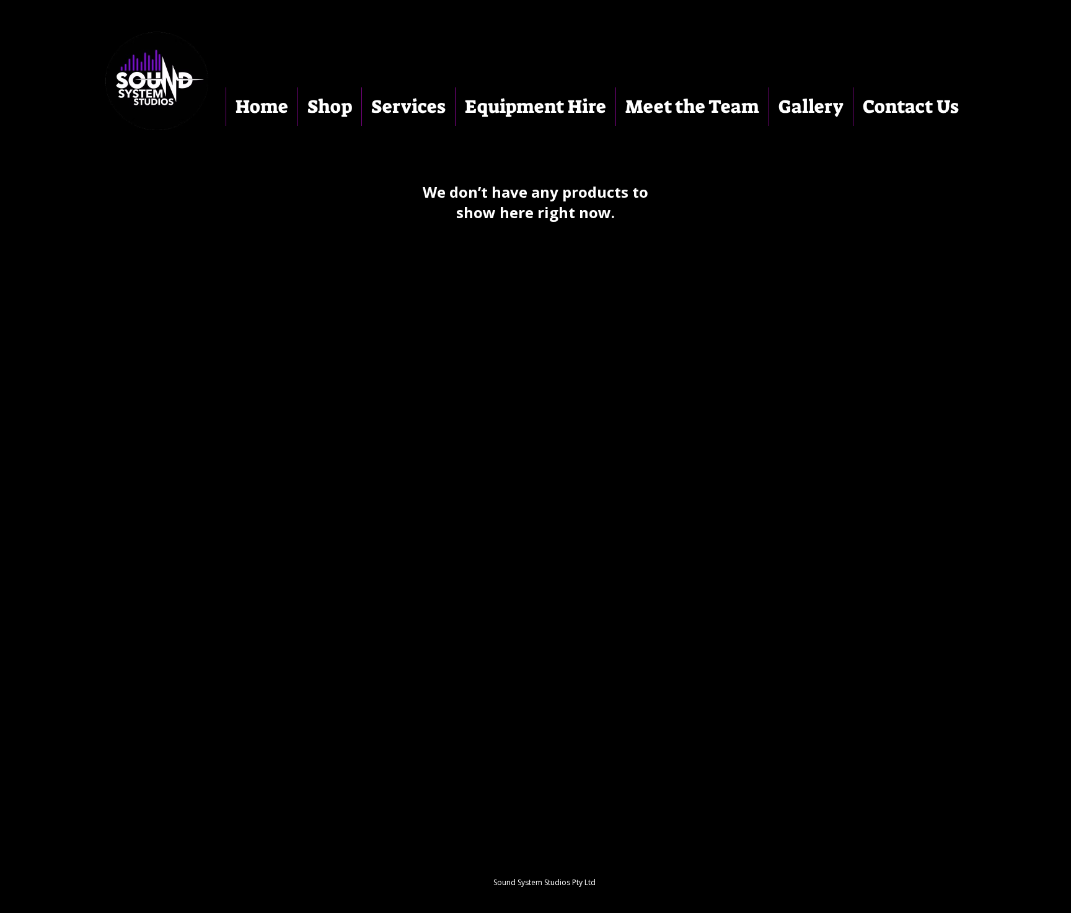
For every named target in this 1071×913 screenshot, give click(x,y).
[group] (535, 268)
